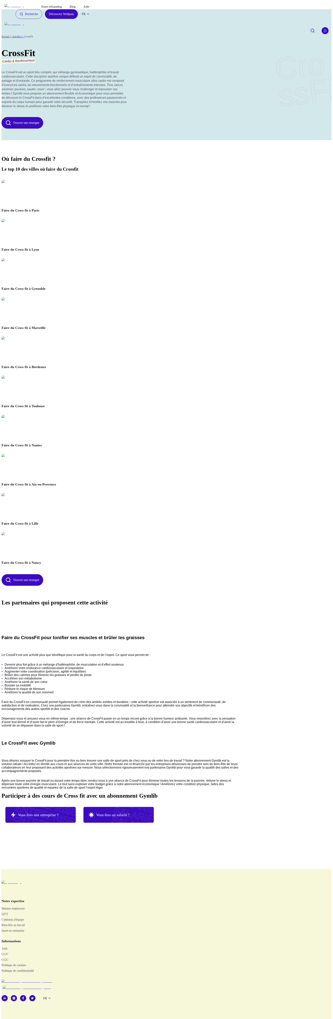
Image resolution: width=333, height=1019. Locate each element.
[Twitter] (32, 998)
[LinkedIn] (5, 998)
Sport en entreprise (13, 930)
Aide (5, 948)
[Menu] (325, 30)
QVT (5, 914)
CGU (5, 959)
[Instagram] (14, 998)
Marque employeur (13, 908)
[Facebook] (23, 998)
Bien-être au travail (13, 925)
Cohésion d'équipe (13, 919)
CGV (5, 954)
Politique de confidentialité (18, 970)
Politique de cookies (14, 965)
